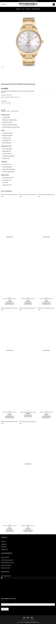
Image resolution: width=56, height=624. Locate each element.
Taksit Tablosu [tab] (14, 111)
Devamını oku (9, 303)
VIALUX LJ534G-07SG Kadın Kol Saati (28, 299)
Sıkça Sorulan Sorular (6, 575)
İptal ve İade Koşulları (6, 565)
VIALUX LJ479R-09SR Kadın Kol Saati (46, 299)
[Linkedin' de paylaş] (10, 103)
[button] (3, 4)
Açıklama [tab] (3, 111)
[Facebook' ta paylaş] (5, 103)
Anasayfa (3, 541)
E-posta (3, 602)
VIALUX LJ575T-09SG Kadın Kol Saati (46, 412)
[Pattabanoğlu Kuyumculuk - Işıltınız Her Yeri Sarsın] (28, 4)
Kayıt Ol (4, 609)
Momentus (28, 9)
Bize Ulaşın (3, 546)
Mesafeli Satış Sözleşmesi (7, 560)
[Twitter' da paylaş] (7, 103)
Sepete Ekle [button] (28, 303)
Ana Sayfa (18, 9)
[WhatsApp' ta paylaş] (2, 103)
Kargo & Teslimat (5, 557)
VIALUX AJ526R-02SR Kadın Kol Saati (10, 412)
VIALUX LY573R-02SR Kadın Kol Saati (9, 526)
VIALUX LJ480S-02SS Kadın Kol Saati (28, 412)
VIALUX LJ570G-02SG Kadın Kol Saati (9, 299)
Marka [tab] (8, 111)
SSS (28, 620)
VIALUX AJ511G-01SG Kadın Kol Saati (28, 526)
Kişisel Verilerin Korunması (7, 562)
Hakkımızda (4, 544)
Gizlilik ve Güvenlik (5, 568)
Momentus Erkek (36, 9)
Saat (23, 9)
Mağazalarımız (4, 549)
